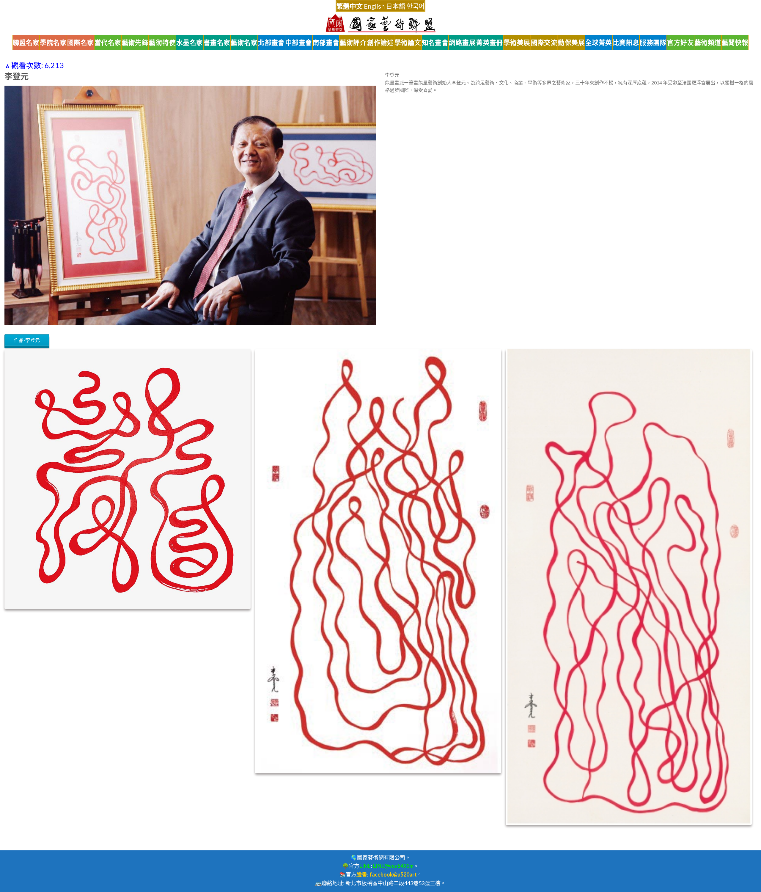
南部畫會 (326, 42)
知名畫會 (435, 42)
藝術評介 (353, 42)
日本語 (395, 6)
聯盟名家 (26, 42)
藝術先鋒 (135, 42)
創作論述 (380, 42)
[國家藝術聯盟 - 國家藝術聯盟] (380, 24)
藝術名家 (244, 42)
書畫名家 (217, 42)
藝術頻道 (707, 42)
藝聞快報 (735, 42)
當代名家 (108, 42)
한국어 (415, 6)
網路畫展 (462, 42)
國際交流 (544, 42)
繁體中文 (350, 6)
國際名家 (80, 42)
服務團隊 (653, 42)
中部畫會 (298, 42)
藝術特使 (162, 42)
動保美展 (571, 42)
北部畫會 (271, 42)
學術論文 (407, 42)
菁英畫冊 (489, 42)
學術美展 (517, 42)
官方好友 (680, 42)
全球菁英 (598, 42)
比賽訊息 (626, 42)
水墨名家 (189, 42)
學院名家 (53, 42)
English (374, 6)
